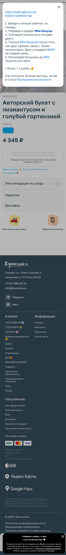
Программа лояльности (34, 79)
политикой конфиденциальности (48, 548)
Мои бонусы (43, 31)
